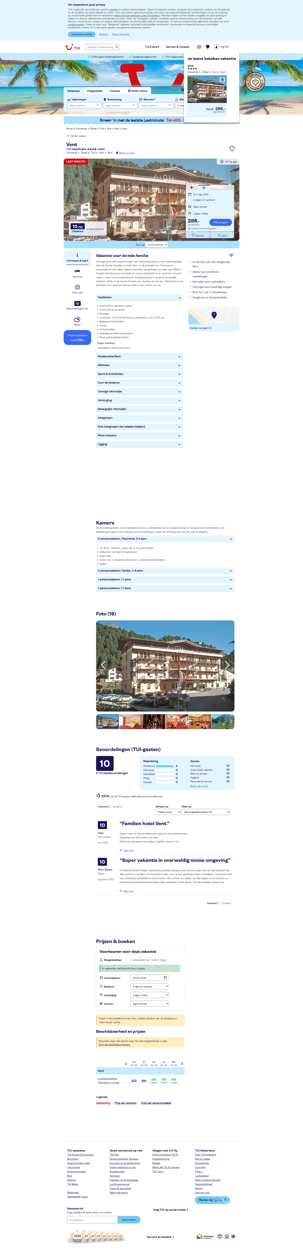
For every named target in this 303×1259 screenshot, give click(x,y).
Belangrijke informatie (112, 409)
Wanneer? (149, 99)
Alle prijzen (221, 222)
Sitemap (71, 1179)
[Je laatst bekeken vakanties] (199, 47)
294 (144, 1080)
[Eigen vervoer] (204, 187)
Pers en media (202, 1158)
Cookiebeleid (202, 1175)
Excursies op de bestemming (125, 1163)
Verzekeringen (117, 1171)
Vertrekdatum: (112, 978)
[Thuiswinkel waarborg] (205, 1236)
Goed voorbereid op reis (123, 1167)
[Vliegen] (192, 187)
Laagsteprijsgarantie (144, 57)
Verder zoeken (78, 135)
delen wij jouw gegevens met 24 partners (137, 15)
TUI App (114, 1154)
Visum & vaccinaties (120, 1188)
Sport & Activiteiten (110, 374)
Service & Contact (159, 1237)
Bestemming (114, 99)
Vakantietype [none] (79, 99)
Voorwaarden (202, 1163)
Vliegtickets (94, 91)
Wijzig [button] (163, 959)
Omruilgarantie (174, 57)
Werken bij (206, 1200)
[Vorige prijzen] (126, 1061)
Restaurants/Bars (109, 356)
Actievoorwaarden (76, 1171)
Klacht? (199, 1188)
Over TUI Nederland (205, 1154)
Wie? (182, 99)
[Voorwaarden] (226, 1236)
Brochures (72, 1158)
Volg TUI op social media (169, 1209)
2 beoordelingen (95, 228)
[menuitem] (225, 47)
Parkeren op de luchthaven (124, 1179)
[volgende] (227, 665)
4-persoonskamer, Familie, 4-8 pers (120, 570)
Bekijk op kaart (127, 152)
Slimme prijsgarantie (204, 57)
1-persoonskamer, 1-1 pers (114, 579)
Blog (69, 1175)
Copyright (200, 1167)
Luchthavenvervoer (120, 1184)
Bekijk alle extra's (119, 1192)
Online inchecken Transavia (124, 1158)
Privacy (199, 1171)
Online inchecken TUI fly (165, 1154)
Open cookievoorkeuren (208, 1179)
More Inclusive (107, 435)
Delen (224, 235)
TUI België (72, 1184)
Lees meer (128, 850)
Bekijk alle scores (199, 785)
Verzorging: (110, 995)
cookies (113, 9)
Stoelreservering (160, 1158)
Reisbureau (73, 1192)
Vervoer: (109, 1004)
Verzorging (105, 400)
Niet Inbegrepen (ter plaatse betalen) (121, 426)
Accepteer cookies (81, 34)
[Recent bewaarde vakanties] (207, 47)
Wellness (103, 365)
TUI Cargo (157, 1171)
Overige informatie (110, 391)
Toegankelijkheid (203, 1184)
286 (153, 1081)
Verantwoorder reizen (78, 1163)
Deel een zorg (202, 1192)
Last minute (73, 1167)
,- (194, 221)
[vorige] (103, 665)
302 (134, 1080)
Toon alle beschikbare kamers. (114, 1044)
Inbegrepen (105, 417)
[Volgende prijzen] (181, 1061)
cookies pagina (76, 24)
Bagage (156, 1163)
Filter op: (186, 806)
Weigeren (104, 34)
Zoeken (223, 104)
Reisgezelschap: (113, 960)
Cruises (115, 91)
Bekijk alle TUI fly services (165, 1167)
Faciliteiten (105, 297)
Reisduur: (109, 987)
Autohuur (115, 1175)
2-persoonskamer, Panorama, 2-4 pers (122, 538)
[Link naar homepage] (72, 47)
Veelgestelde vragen (77, 1196)
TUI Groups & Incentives (80, 1154)
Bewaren (200, 235)
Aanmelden (129, 1219)
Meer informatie (120, 34)
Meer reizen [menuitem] (139, 91)
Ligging (102, 444)
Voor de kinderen (109, 382)
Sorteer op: (162, 806)
